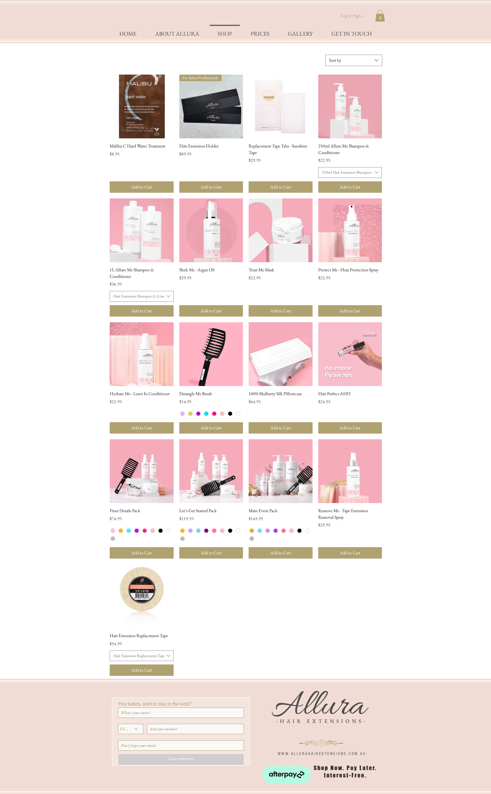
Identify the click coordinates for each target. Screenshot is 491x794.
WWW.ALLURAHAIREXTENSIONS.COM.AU (322, 754)
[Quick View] (142, 107)
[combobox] (353, 60)
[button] (380, 16)
